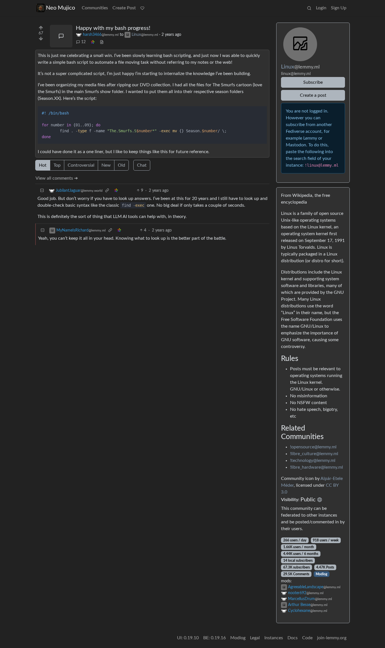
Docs (292, 638)
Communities (95, 8)
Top (57, 165)
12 (83, 42)
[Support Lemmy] (142, 8)
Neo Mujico (60, 8)
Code (307, 638)
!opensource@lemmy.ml (313, 447)
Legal (255, 638)
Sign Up (338, 8)
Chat (142, 165)
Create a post (313, 95)
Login (321, 8)
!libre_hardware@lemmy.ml (316, 467)
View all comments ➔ (57, 178)
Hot (43, 165)
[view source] (101, 42)
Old (121, 165)
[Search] (309, 8)
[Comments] (61, 36)
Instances (273, 638)
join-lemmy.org (331, 638)
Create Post (124, 8)
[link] (92, 42)
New (106, 165)
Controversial (81, 165)
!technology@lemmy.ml (312, 460)
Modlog (321, 574)
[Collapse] (42, 190)
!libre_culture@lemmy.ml (314, 453)
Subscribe (313, 82)
